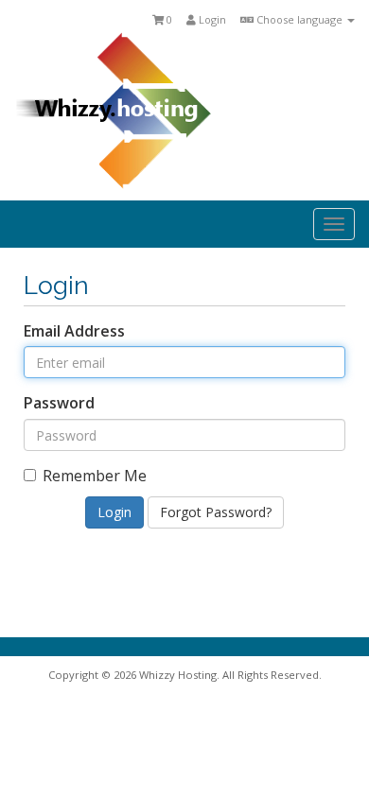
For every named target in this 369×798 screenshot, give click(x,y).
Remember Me (95, 475)
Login (211, 19)
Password (59, 402)
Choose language (299, 19)
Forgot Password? (216, 512)
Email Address (74, 331)
